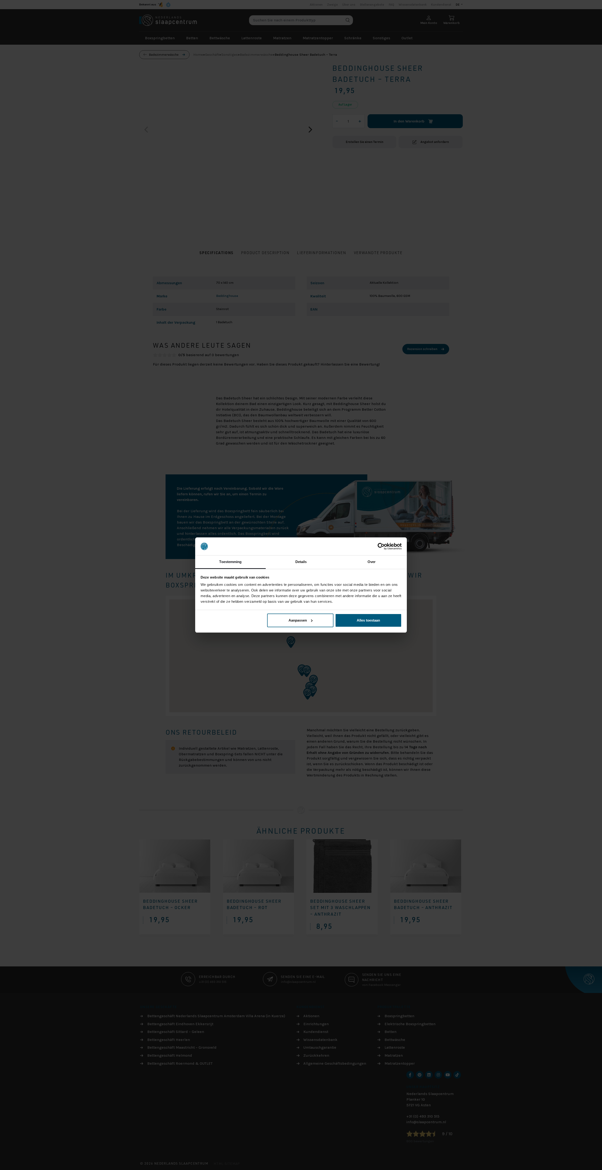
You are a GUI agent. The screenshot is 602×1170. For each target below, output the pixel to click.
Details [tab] (301, 562)
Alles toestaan (368, 620)
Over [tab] (372, 562)
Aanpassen (298, 620)
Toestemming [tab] (230, 562)
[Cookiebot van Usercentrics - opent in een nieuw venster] (381, 546)
